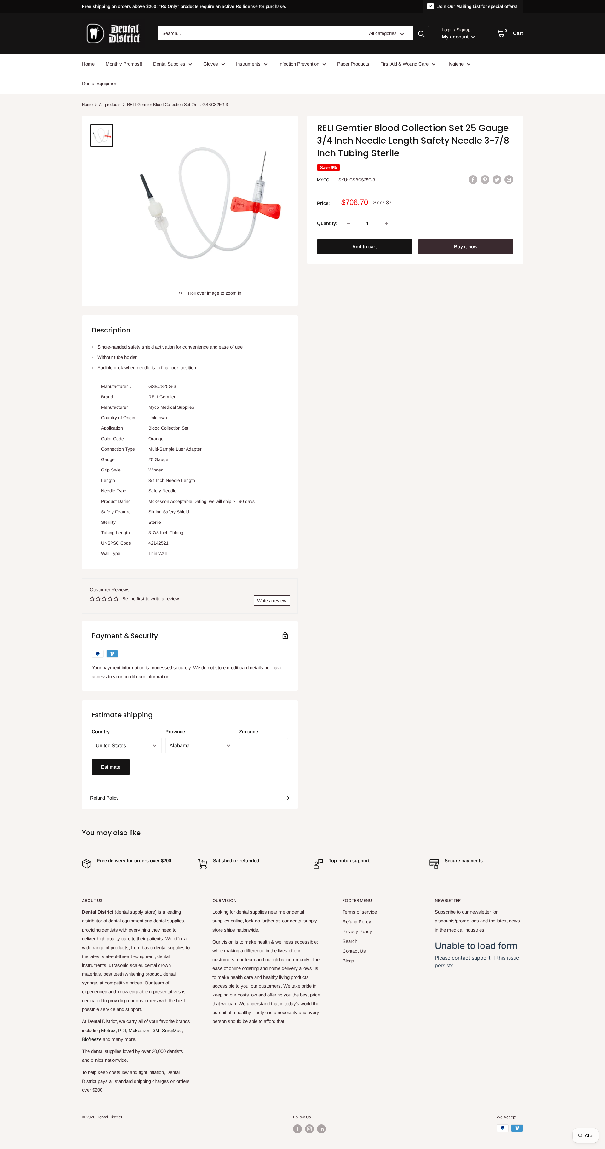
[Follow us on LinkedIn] (321, 1128)
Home (88, 63)
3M (156, 1030)
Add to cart (364, 247)
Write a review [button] (271, 600)
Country (101, 731)
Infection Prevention (299, 63)
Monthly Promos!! (124, 63)
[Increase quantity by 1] (386, 223)
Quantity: (327, 223)
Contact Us (354, 951)
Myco (323, 179)
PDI (122, 1030)
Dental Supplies (169, 63)
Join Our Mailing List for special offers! (477, 6)
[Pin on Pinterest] (485, 179)
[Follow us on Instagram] (309, 1128)
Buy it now (465, 247)
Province (175, 731)
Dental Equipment (100, 83)
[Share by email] (508, 179)
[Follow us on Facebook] (297, 1128)
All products (110, 104)
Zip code (248, 731)
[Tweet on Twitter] (497, 179)
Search (350, 941)
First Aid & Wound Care (404, 63)
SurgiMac (172, 1030)
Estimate (110, 767)
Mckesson (139, 1030)
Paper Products (353, 63)
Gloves (210, 63)
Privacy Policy (357, 931)
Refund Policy (104, 797)
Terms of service (360, 912)
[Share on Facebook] (473, 179)
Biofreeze (91, 1039)
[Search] (421, 34)
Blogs (348, 960)
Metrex (108, 1030)
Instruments (248, 63)
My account (456, 36)
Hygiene (455, 63)
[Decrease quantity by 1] (348, 223)
